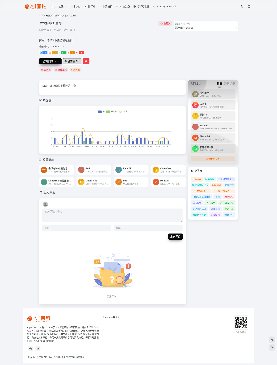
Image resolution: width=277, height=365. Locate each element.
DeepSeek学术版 (111, 317)
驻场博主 (196, 179)
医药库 (50, 15)
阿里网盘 (216, 185)
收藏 (167, 23)
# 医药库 (75, 69)
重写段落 (201, 191)
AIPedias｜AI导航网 (52, 357)
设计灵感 (215, 208)
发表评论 (175, 236)
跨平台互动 (224, 191)
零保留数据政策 (200, 185)
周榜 (226, 83)
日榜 (219, 83)
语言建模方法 (227, 202)
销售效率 (229, 185)
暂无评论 (49, 192)
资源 (217, 196)
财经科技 (229, 196)
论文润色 (215, 214)
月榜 (232, 83)
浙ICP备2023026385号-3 (73, 357)
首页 (43, 15)
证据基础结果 (199, 208)
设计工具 (229, 208)
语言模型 (197, 202)
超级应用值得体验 (201, 196)
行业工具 (59, 15)
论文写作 (229, 214)
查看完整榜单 (213, 158)
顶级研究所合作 (226, 179)
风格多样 (209, 179)
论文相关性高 (199, 214)
